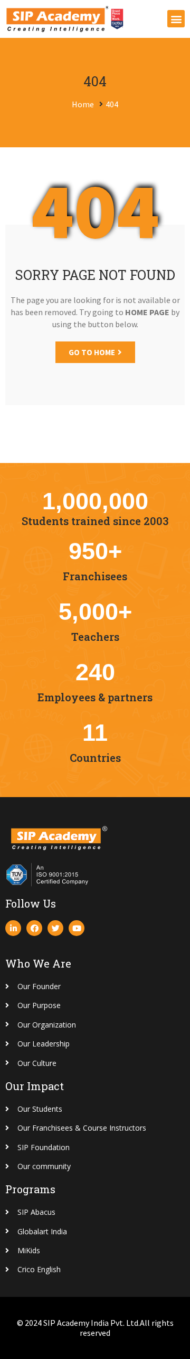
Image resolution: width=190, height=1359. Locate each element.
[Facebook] (34, 928)
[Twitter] (55, 928)
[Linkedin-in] (13, 928)
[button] (176, 18)
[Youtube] (76, 928)
